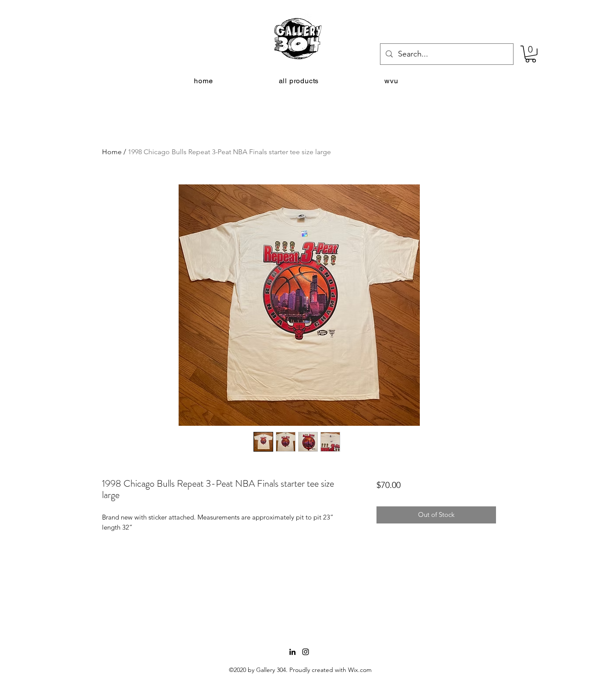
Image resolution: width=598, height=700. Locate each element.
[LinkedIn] (292, 651)
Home (112, 152)
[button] (531, 54)
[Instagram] (305, 651)
